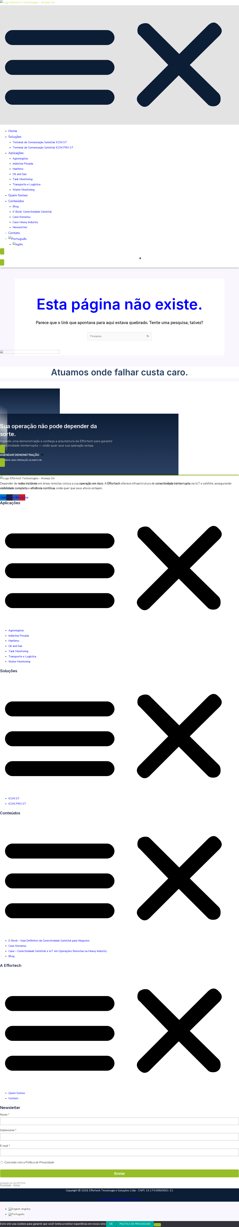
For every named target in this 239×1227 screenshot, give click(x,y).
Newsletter (20, 227)
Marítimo (18, 169)
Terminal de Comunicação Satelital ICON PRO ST (43, 147)
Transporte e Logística (26, 184)
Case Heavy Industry (25, 222)
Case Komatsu (21, 217)
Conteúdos (16, 201)
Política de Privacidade (135, 1224)
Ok (111, 1224)
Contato (14, 233)
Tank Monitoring (23, 179)
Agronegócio (20, 158)
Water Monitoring (23, 190)
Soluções (14, 137)
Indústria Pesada (23, 164)
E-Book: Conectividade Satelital (32, 212)
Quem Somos (18, 195)
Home (12, 131)
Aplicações (16, 153)
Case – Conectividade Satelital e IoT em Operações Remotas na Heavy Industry (57, 951)
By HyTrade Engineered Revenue (119, 1199)
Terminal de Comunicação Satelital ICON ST (40, 142)
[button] (119, 65)
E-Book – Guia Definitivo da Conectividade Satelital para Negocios (49, 941)
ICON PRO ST (17, 804)
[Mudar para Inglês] (18, 244)
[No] (157, 1224)
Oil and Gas (20, 174)
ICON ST (14, 798)
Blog (16, 206)
